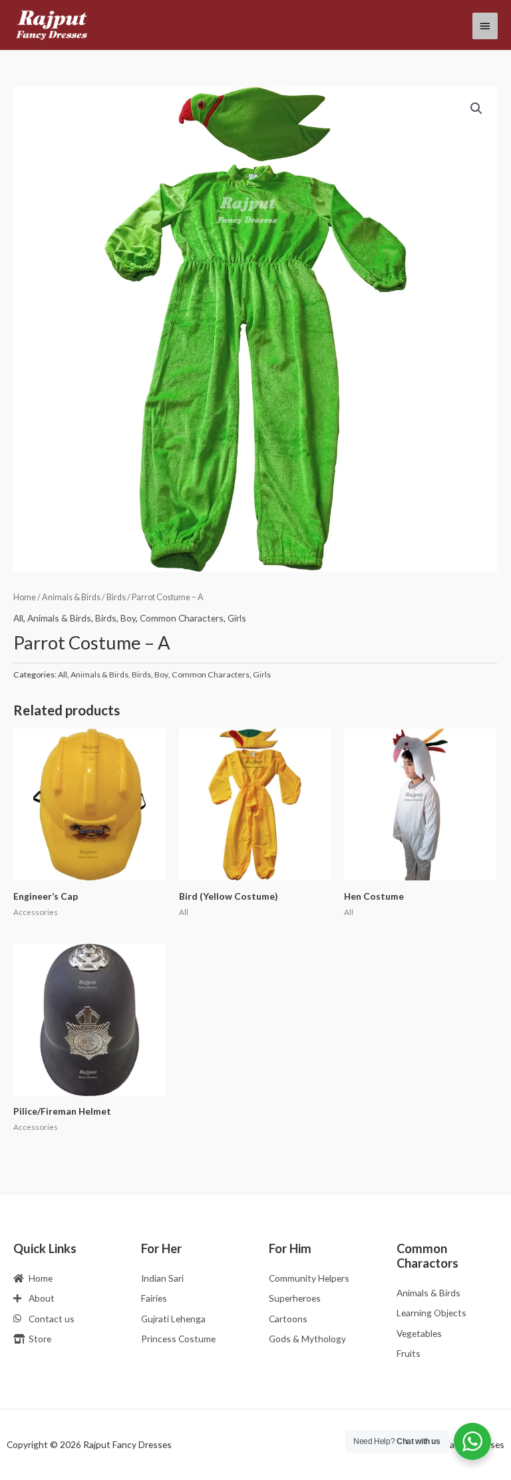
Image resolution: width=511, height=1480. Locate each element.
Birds (116, 597)
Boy (128, 618)
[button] (476, 108)
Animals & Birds (71, 597)
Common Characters (182, 618)
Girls (237, 618)
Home (24, 597)
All (18, 618)
